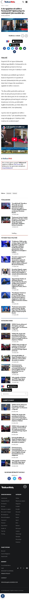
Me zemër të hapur (6, 512)
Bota (17, 523)
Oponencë (3, 520)
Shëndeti (18, 536)
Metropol (18, 528)
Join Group (17, 164)
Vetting (3, 534)
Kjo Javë (3, 506)
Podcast (3, 523)
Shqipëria (18, 503)
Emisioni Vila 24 (5, 501)
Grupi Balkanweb (7, 168)
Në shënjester (4, 514)
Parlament (15, 193)
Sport (17, 520)
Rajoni (17, 517)
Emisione (18, 542)
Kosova (17, 514)
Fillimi (2, 5)
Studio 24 (3, 528)
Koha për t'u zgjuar (6, 509)
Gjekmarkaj (9, 193)
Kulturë (17, 525)
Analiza (18, 531)
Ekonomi (18, 512)
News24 (3, 551)
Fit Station (4, 503)
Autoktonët (4, 498)
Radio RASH (4, 556)
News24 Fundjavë (5, 517)
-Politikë (6, 5)
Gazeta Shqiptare (5, 553)
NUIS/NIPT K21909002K (7, 571)
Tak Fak (3, 531)
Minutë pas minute (20, 501)
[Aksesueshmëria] (3, 596)
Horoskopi (18, 539)
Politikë (18, 506)
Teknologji (18, 534)
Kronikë (18, 509)
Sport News (4, 525)
